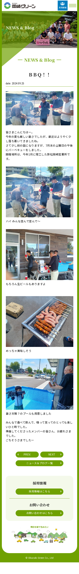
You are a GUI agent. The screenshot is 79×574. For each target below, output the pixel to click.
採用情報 (63, 7)
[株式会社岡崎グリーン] (19, 5)
